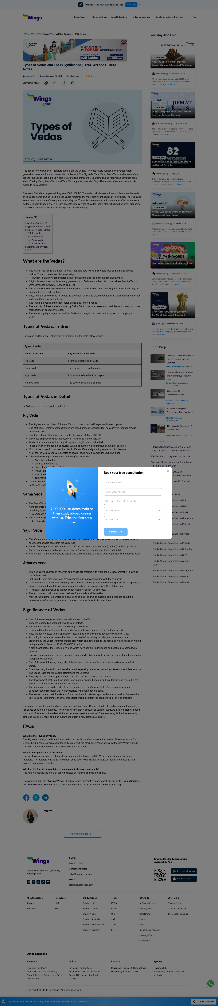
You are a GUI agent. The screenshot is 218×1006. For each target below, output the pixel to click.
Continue (114, 532)
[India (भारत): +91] (107, 501)
